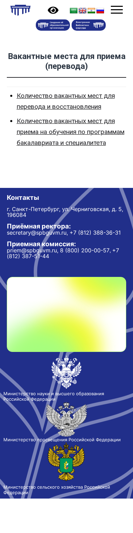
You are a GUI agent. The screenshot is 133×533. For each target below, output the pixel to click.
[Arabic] (74, 11)
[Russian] (100, 11)
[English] (82, 11)
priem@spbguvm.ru (32, 250)
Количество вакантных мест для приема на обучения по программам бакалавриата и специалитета (70, 132)
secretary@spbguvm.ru (36, 232)
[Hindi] (91, 11)
